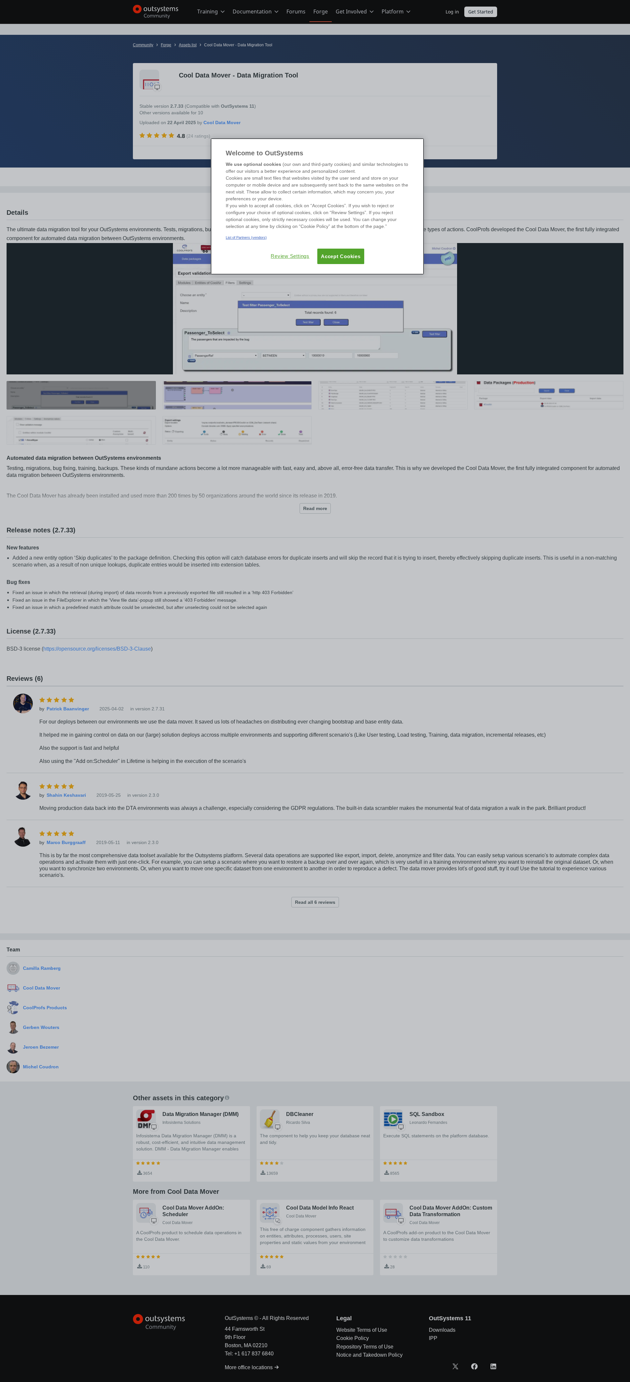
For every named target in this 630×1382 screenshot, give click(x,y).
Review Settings (290, 256)
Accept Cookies (341, 256)
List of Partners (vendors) (246, 237)
